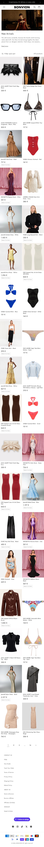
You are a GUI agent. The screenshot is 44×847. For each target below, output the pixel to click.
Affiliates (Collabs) (9, 803)
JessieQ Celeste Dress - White (9, 235)
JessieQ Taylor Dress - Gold (9, 694)
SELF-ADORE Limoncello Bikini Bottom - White (32, 619)
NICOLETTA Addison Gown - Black (31, 580)
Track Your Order (9, 768)
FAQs (5, 759)
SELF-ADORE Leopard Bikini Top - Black (33, 123)
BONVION (19, 843)
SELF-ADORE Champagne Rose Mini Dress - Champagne (10, 733)
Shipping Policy (8, 781)
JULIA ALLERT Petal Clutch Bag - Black (10, 87)
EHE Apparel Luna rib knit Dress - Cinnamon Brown (11, 424)
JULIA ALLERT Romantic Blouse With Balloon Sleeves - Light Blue (33, 386)
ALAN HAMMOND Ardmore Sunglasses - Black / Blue (9, 123)
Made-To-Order (8, 811)
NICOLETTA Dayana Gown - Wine (10, 197)
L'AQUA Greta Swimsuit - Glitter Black (32, 312)
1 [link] (8, 745)
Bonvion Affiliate (9, 798)
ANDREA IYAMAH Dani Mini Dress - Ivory (31, 198)
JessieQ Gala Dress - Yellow (9, 386)
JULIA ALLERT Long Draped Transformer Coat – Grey (31, 695)
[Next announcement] (40, 2)
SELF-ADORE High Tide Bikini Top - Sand (31, 658)
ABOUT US (7, 790)
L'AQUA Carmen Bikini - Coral (31, 424)
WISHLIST (7, 807)
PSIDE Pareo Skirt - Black (8, 348)
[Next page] (36, 745)
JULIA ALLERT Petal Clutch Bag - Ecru (10, 463)
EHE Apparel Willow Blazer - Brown (9, 619)
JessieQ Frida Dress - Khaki (9, 159)
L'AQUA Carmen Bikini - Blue (9, 312)
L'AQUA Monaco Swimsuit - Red (32, 159)
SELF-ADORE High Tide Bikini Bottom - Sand (31, 349)
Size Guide (7, 764)
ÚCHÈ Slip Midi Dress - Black (9, 541)
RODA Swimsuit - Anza (7, 579)
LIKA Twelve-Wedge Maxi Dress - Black (32, 87)
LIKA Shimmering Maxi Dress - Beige (32, 733)
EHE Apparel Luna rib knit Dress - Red (11, 503)
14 (30, 745)
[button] (4, 7)
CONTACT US (8, 755)
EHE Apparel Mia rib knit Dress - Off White (32, 273)
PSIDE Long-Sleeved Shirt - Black (32, 235)
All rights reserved (28, 843)
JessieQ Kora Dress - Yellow (9, 272)
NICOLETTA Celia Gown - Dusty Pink (32, 463)
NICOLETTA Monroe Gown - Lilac (32, 541)
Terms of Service (9, 772)
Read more (5, 46)
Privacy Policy (8, 777)
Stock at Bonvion (9, 794)
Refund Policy (8, 785)
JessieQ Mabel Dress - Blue (31, 502)
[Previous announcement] (4, 2)
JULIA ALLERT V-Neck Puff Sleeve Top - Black (10, 658)
